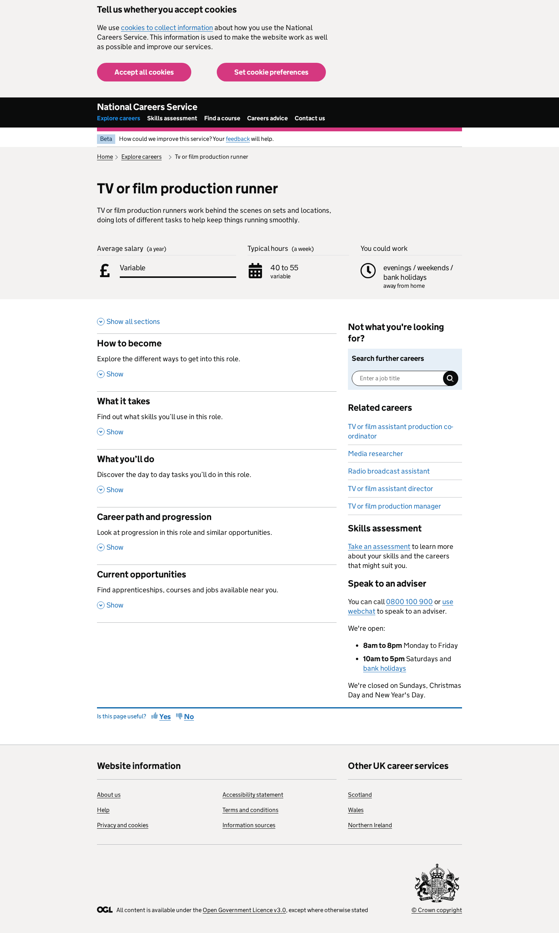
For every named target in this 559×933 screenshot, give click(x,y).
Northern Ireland (370, 825)
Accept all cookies (144, 72)
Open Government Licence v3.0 (244, 910)
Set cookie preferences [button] (271, 72)
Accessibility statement (252, 794)
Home (105, 156)
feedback (238, 138)
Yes (165, 716)
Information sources (248, 825)
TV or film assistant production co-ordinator (400, 431)
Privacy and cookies (122, 825)
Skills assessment (172, 118)
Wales (356, 809)
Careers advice (267, 118)
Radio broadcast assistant (389, 471)
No (189, 716)
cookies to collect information (167, 27)
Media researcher (375, 453)
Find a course (222, 118)
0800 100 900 (409, 601)
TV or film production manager (394, 506)
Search (450, 378)
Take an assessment (379, 546)
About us (109, 794)
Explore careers (118, 118)
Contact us (310, 118)
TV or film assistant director (390, 488)
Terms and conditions (250, 809)
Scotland (360, 794)
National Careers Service (147, 106)
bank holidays (384, 668)
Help (103, 809)
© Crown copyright (436, 910)
